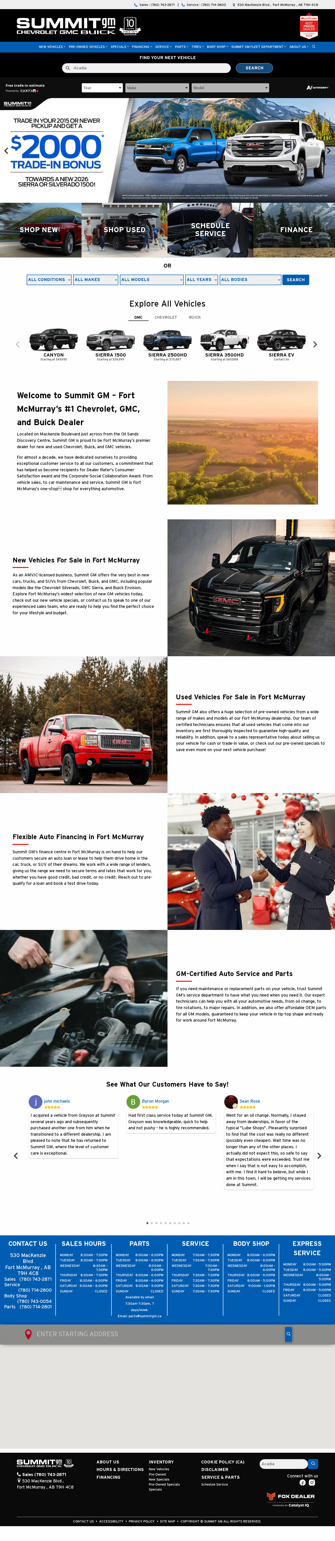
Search (254, 68)
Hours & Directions (120, 1470)
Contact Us (84, 1521)
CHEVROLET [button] (166, 317)
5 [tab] (165, 1223)
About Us (107, 1462)
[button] (51, 47)
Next (328, 150)
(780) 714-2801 (36, 1307)
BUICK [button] (195, 317)
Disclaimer (214, 1470)
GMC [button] (138, 317)
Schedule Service (214, 1484)
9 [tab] (183, 1223)
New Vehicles (159, 1469)
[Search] (313, 1464)
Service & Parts (220, 1477)
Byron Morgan (155, 1101)
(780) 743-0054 (34, 1301)
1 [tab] (147, 1223)
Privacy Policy (142, 1521)
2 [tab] (151, 1223)
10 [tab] (188, 1223)
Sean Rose (250, 1101)
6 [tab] (170, 1223)
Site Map (168, 1521)
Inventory (161, 1462)
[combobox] (102, 87)
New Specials (159, 1479)
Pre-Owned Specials (164, 1484)
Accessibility (111, 1521)
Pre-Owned (157, 1474)
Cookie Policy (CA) (223, 1462)
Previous (6, 150)
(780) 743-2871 (35, 1279)
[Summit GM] (79, 26)
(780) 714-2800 (35, 1290)
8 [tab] (179, 1223)
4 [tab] (161, 1223)
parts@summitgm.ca (145, 1316)
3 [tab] (156, 1223)
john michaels (57, 1101)
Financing (108, 1477)
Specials (155, 1489)
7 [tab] (174, 1223)
